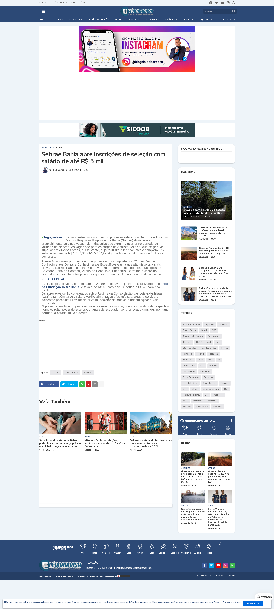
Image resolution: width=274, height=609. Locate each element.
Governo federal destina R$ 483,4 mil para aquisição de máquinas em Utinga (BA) (214, 251)
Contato (43, 2)
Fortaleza (213, 353)
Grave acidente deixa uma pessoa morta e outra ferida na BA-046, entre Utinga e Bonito (204, 213)
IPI (219, 359)
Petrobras (208, 377)
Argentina (209, 324)
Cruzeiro (187, 342)
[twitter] (216, 3)
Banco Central (189, 330)
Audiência (223, 324)
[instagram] (228, 3)
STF (185, 389)
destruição (197, 400)
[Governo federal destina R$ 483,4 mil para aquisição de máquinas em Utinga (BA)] (189, 253)
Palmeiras (205, 371)
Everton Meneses (110, 576)
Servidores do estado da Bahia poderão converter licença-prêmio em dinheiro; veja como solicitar (60, 443)
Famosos (187, 353)
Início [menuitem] (42, 19)
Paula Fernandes (191, 377)
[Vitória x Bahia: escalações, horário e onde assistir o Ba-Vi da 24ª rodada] (106, 423)
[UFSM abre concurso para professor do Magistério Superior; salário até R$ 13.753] (189, 233)
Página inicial (48, 148)
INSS (210, 359)
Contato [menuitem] (229, 19)
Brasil (204, 330)
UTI (206, 395)
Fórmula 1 (188, 359)
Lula (202, 365)
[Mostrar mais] (101, 384)
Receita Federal (190, 383)
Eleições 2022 (189, 348)
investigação (202, 406)
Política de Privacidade (63, 2)
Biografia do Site (204, 576)
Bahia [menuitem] (117, 19)
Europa (224, 348)
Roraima (225, 383)
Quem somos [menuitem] (209, 19)
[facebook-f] (204, 565)
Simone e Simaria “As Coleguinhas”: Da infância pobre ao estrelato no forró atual (214, 272)
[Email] (95, 384)
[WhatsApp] (82, 384)
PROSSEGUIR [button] (253, 603)
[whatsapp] (233, 3)
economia (212, 400)
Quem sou (219, 576)
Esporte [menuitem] (188, 19)
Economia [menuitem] (151, 19)
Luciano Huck (189, 365)
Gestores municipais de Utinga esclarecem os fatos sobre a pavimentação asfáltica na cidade (193, 514)
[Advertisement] (137, 96)
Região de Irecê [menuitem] (97, 19)
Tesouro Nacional (191, 395)
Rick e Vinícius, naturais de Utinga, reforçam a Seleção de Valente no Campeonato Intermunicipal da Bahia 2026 (215, 292)
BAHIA (59, 148)
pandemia (217, 406)
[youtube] (222, 3)
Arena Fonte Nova (191, 324)
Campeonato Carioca (193, 336)
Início (82, 2)
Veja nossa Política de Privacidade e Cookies (223, 602)
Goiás (200, 359)
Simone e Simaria (211, 389)
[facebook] (210, 3)
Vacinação (218, 395)
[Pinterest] (88, 384)
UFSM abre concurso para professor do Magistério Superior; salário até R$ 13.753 (213, 231)
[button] (43, 11)
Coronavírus (213, 336)
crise (185, 400)
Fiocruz (200, 353)
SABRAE (88, 372)
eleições (187, 406)
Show (195, 389)
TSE (226, 389)
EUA (218, 342)
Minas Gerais (189, 371)
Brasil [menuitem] (133, 19)
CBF (214, 330)
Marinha (213, 365)
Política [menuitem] (169, 19)
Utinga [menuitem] (56, 19)
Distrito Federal (203, 342)
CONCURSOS (71, 372)
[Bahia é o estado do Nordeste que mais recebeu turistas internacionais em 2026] (151, 423)
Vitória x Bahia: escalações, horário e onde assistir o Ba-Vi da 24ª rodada (105, 443)
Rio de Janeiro (209, 383)
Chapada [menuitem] (74, 19)
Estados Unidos (209, 348)
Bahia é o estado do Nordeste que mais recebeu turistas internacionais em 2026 (151, 443)
